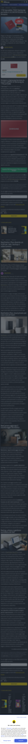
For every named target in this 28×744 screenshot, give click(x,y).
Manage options (7, 740)
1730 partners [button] (9, 728)
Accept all (21, 740)
